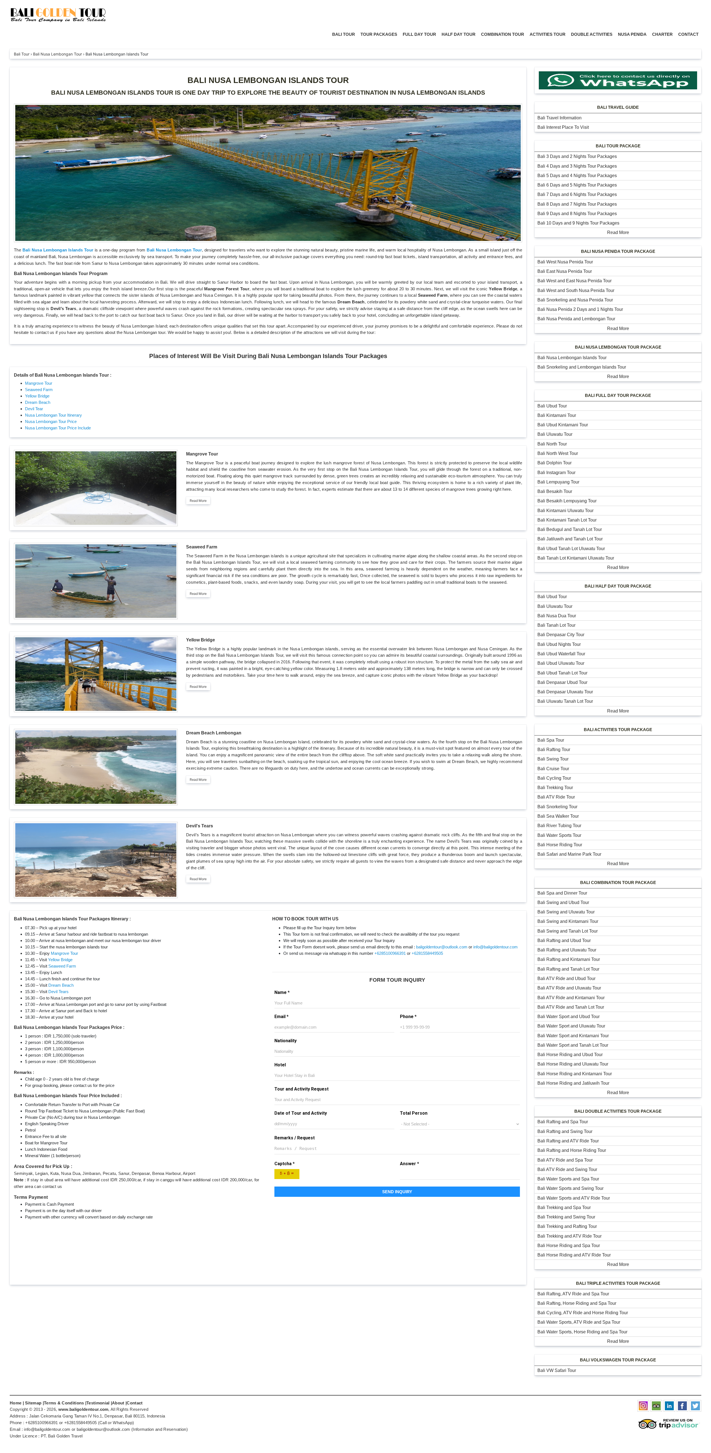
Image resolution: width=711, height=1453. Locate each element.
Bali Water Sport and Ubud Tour (568, 1016)
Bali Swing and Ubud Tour (563, 902)
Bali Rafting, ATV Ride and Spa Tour (573, 1293)
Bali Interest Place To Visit (563, 127)
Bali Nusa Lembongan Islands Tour (58, 250)
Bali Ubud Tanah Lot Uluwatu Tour (571, 548)
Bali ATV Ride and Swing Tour (567, 1169)
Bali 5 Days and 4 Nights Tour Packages (577, 175)
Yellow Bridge (37, 396)
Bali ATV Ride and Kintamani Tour (571, 997)
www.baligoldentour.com (83, 1409)
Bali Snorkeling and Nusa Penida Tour (575, 300)
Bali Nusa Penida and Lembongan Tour (576, 318)
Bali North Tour (552, 444)
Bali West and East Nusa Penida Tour (574, 280)
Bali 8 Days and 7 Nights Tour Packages (577, 204)
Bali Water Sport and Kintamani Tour (573, 1035)
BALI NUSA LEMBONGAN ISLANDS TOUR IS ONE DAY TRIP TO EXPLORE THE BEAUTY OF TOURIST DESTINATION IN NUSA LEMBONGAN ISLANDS (268, 92)
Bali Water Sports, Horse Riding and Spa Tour (582, 1331)
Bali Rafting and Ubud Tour (564, 940)
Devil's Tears (199, 826)
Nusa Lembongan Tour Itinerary (53, 415)
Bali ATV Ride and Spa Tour (565, 1160)
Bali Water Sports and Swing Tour (570, 1188)
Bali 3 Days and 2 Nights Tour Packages (577, 156)
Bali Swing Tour (553, 759)
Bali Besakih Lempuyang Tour (567, 500)
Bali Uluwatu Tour (554, 434)
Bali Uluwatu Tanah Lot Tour (565, 701)
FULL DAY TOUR (419, 34)
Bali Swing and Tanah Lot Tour (567, 931)
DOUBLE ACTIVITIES (591, 34)
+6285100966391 (390, 953)
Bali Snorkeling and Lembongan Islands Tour (581, 367)
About (118, 1403)
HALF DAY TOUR (458, 34)
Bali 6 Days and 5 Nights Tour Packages (577, 185)
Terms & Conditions (64, 1403)
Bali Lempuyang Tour (558, 482)
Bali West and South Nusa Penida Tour (575, 290)
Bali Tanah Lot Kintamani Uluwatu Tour (575, 558)
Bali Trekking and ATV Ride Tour (569, 1236)
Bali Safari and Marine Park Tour (569, 854)
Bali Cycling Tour (554, 778)
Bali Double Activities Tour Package (618, 1111)
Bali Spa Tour (550, 740)
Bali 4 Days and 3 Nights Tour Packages (577, 166)
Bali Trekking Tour (555, 787)
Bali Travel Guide (618, 107)
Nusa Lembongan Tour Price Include (58, 427)
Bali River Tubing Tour (559, 825)
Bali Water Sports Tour (559, 835)
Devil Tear (34, 408)
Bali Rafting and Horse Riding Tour (571, 1150)
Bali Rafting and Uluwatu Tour (566, 950)
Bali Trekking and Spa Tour (564, 1207)
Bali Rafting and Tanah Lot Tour (568, 969)
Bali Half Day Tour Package (618, 586)
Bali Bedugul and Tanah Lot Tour (569, 529)
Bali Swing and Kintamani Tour (567, 921)
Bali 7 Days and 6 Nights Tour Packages (577, 194)
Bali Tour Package (618, 145)
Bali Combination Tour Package (618, 882)
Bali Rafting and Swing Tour (564, 1131)
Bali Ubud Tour (552, 406)
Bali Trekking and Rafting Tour (567, 1226)
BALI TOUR (343, 34)
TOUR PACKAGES (378, 34)
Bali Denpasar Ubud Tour (562, 682)
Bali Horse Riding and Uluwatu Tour (572, 1064)
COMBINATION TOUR (502, 34)
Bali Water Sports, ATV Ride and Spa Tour (578, 1322)
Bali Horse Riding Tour (559, 844)
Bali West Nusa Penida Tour (565, 262)
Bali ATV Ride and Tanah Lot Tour (570, 1007)
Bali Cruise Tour (553, 768)
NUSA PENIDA (632, 34)
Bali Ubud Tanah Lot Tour (562, 673)
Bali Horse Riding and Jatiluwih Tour (573, 1083)
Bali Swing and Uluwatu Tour (566, 912)
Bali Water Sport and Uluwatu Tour (571, 1026)
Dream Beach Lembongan (213, 733)
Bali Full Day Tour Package (618, 395)
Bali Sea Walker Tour (558, 816)
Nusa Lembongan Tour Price (51, 421)
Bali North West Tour (557, 453)
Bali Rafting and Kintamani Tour (568, 959)
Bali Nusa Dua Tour (556, 615)
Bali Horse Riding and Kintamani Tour (574, 1073)
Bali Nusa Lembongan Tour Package (618, 347)
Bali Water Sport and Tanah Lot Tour (572, 1045)
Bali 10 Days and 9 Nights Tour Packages (578, 223)
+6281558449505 (427, 953)
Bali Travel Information (559, 117)
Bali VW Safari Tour (556, 1370)
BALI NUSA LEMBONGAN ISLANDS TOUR (268, 80)
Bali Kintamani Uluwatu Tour (565, 510)
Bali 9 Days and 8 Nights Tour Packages (577, 213)
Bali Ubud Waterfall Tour (561, 653)
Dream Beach (37, 402)
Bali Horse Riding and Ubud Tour (570, 1054)
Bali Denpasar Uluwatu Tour (565, 691)
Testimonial (97, 1403)
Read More (198, 500)
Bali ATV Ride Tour (556, 797)
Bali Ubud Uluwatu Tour (560, 663)
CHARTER (662, 34)
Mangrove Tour (38, 383)
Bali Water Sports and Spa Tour (568, 1179)
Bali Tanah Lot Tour (556, 625)
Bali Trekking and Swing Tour (566, 1217)
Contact (134, 1403)
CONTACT (688, 34)
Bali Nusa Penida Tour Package (618, 251)
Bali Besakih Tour (554, 491)
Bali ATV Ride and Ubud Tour (566, 978)
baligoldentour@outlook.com (441, 947)
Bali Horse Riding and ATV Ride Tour (574, 1255)
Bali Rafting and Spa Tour (562, 1121)
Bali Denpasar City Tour (560, 634)
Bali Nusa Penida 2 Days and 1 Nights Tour (580, 309)
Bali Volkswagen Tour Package (618, 1360)
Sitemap (33, 1403)
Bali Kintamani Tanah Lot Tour (567, 520)
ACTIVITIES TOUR (547, 34)
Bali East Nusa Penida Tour (564, 271)
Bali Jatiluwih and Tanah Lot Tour (570, 539)
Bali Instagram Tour (556, 472)
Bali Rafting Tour (553, 749)
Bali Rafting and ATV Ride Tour (568, 1141)
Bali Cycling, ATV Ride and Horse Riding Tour (582, 1312)
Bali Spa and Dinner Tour (562, 893)
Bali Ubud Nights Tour (559, 644)
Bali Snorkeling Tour (557, 806)
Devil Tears (58, 991)
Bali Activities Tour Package (618, 729)
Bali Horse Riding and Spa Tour (568, 1245)
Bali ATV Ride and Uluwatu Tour (569, 988)
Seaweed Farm (39, 389)
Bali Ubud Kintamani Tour (562, 424)
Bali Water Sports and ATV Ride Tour (573, 1198)
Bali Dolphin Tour (554, 462)
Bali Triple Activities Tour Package (618, 1283)
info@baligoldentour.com (495, 947)
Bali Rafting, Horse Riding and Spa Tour (576, 1303)
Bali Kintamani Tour (556, 415)
